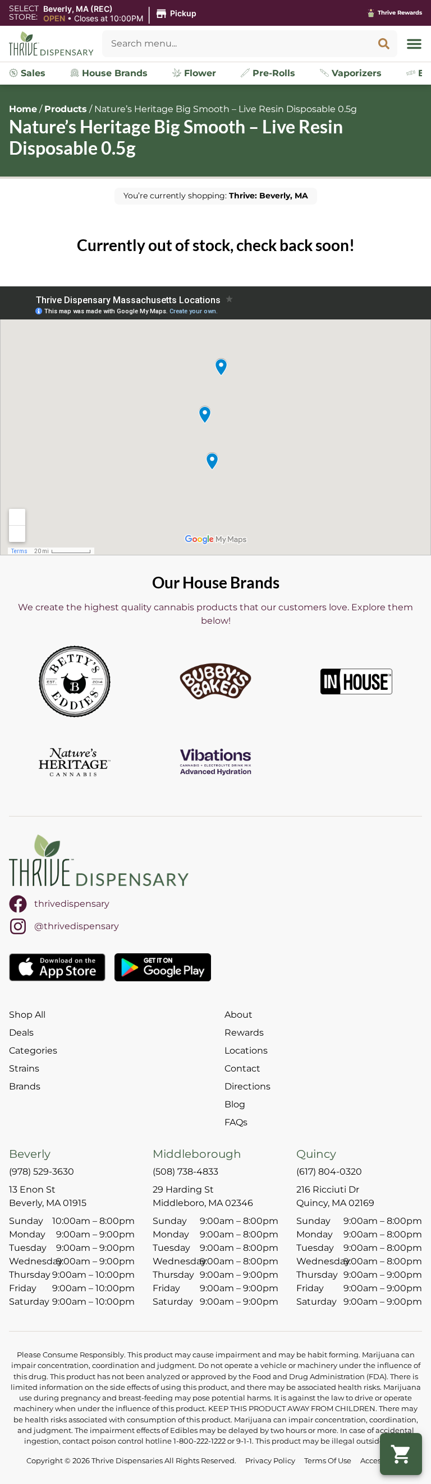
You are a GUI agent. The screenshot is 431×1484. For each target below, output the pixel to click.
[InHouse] (356, 681)
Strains (24, 1068)
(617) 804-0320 (329, 1171)
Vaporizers (355, 73)
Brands (24, 1086)
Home (23, 109)
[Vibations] (215, 762)
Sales (31, 73)
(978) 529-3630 (41, 1171)
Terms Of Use (327, 1461)
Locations (246, 1050)
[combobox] (236, 43)
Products (65, 109)
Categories (33, 1050)
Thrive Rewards (400, 13)
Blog (234, 1104)
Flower (198, 73)
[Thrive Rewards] (370, 12)
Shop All (27, 1014)
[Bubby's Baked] (215, 681)
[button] (121, 14)
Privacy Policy (270, 1461)
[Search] (383, 43)
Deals (21, 1032)
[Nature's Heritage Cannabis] (75, 762)
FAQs (235, 1122)
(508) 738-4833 (185, 1171)
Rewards (244, 1032)
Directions (247, 1086)
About (238, 1014)
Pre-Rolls (272, 73)
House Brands (113, 73)
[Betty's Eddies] (75, 681)
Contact (242, 1068)
